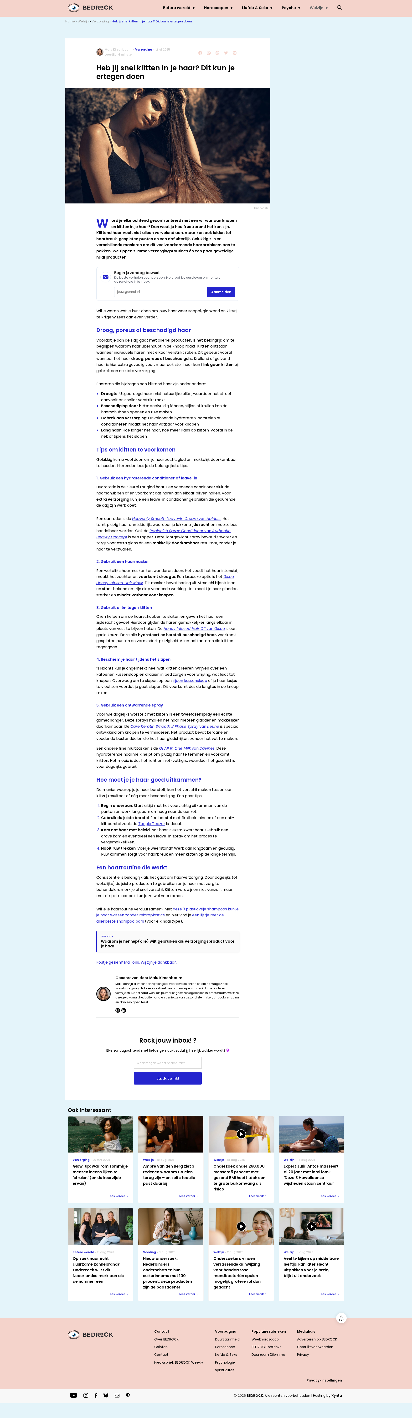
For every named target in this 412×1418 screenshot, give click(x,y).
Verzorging (100, 21)
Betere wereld (176, 7)
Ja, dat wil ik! (168, 1078)
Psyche (289, 7)
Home (70, 21)
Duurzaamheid (227, 1339)
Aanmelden (221, 292)
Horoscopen (216, 7)
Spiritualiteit (225, 1370)
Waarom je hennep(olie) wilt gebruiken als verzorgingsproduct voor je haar (168, 943)
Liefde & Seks (255, 7)
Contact (161, 1354)
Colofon (161, 1347)
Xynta (336, 1395)
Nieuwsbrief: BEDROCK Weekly (178, 1362)
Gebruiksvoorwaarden (315, 1347)
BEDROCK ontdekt (266, 1347)
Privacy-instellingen (324, 1380)
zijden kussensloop (190, 680)
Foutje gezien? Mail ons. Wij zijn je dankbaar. (136, 962)
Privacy (303, 1354)
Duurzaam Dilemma (268, 1354)
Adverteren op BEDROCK (317, 1339)
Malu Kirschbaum (118, 49)
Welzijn (316, 7)
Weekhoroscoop (265, 1339)
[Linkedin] (123, 1010)
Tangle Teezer (151, 823)
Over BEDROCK (166, 1339)
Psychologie (225, 1362)
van (176, 518)
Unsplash (261, 208)
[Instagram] (117, 1010)
